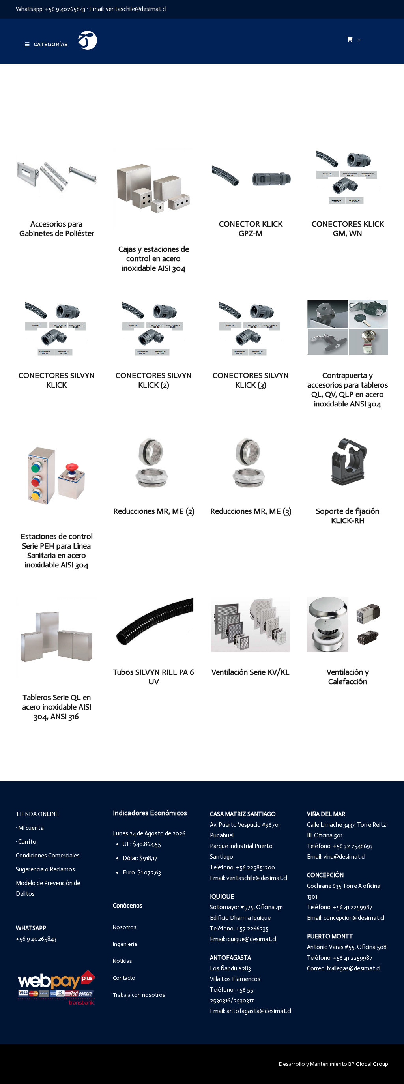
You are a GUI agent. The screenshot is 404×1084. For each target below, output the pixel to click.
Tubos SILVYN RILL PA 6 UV (153, 676)
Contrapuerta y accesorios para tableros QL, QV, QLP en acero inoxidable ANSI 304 (347, 389)
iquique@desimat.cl (251, 939)
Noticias (122, 961)
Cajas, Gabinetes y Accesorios (216, 97)
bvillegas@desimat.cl (353, 968)
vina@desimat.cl (344, 856)
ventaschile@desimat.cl (136, 9)
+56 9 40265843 (65, 9)
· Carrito (26, 841)
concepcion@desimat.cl (354, 917)
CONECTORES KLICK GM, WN (348, 228)
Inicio (87, 97)
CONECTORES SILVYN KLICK (57, 380)
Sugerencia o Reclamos (45, 869)
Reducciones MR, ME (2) (153, 511)
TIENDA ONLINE (37, 814)
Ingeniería (125, 944)
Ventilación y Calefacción (348, 676)
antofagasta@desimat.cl (258, 1011)
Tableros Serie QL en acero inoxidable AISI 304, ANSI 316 (56, 707)
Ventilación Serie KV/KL (250, 672)
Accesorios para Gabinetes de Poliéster (56, 228)
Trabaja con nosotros (139, 995)
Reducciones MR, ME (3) (250, 511)
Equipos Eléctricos (132, 97)
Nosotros (125, 927)
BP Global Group (368, 1064)
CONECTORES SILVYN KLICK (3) (251, 380)
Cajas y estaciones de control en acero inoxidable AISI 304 (153, 258)
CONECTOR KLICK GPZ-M (250, 228)
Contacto (124, 978)
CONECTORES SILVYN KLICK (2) (154, 380)
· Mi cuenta (30, 827)
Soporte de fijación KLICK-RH (347, 515)
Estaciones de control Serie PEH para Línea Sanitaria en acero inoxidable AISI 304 (57, 550)
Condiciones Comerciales (48, 855)
